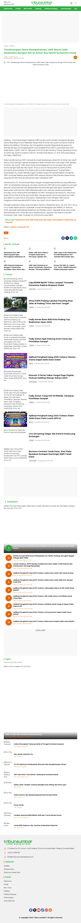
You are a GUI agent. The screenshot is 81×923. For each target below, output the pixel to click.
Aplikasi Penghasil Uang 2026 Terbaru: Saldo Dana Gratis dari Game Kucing (43, 573)
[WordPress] (42, 910)
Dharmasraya (9, 898)
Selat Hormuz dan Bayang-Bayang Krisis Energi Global (35, 795)
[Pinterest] (38, 910)
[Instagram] (46, 910)
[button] (71, 3)
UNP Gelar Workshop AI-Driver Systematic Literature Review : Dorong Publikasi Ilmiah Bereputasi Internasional (40, 267)
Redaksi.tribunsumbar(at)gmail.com (20, 857)
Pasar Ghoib (19, 805)
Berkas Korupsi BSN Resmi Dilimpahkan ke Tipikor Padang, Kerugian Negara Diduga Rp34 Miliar (43, 557)
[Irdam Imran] (8, 826)
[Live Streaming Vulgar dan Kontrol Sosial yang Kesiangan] (15, 437)
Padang (31, 307)
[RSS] (50, 910)
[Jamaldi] (8, 786)
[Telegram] (71, 238)
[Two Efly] (8, 755)
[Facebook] (63, 238)
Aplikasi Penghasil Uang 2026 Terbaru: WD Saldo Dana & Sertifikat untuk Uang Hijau (42, 597)
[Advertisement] (40, 28)
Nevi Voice (8, 888)
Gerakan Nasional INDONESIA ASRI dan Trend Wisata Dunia (37, 815)
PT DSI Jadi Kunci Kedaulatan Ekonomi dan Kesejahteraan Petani (40, 764)
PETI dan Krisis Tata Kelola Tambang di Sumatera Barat (36, 775)
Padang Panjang (10, 894)
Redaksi (7, 866)
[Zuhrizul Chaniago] (8, 816)
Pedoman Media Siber (12, 872)
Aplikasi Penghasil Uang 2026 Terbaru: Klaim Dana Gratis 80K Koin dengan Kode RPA (43, 581)
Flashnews (32, 289)
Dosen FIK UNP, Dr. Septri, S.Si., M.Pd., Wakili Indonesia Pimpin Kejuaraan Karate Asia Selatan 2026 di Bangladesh (65, 267)
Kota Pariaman (9, 901)
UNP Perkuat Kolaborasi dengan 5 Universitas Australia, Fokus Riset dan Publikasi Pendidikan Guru (14, 267)
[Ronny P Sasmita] (8, 765)
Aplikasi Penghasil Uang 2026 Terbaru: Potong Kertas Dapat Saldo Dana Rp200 (42, 613)
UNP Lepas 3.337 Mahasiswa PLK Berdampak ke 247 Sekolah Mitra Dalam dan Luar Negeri (65, 255)
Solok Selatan (33, 382)
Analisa (31, 440)
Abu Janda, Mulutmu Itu (23, 754)
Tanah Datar (32, 460)
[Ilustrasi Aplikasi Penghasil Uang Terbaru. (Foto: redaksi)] (15, 360)
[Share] (75, 57)
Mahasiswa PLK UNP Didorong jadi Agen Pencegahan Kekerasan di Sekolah (14, 255)
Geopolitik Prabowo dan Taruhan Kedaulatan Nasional (35, 825)
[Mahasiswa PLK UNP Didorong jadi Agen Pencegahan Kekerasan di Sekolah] (15, 249)
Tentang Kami (9, 869)
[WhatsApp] (75, 238)
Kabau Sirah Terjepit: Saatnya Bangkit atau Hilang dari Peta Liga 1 (40, 785)
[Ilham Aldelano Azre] (8, 775)
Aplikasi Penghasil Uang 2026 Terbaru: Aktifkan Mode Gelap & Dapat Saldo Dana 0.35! (43, 605)
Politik (6, 884)
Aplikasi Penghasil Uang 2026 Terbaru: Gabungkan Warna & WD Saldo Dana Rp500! (43, 589)
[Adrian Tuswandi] (8, 745)
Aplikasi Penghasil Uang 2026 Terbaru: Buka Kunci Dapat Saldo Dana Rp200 (43, 621)
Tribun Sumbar (39, 918)
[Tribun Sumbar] (41, 3)
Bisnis (31, 363)
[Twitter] (67, 238)
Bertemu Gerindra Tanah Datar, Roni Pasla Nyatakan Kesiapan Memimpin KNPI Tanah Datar (50, 454)
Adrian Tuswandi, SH (11, 57)
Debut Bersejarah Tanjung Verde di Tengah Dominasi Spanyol (39, 744)
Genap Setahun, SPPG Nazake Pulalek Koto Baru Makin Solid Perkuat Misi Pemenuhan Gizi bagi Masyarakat (42, 565)
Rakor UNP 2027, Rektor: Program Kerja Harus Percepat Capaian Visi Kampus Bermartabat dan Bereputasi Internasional (39, 255)
